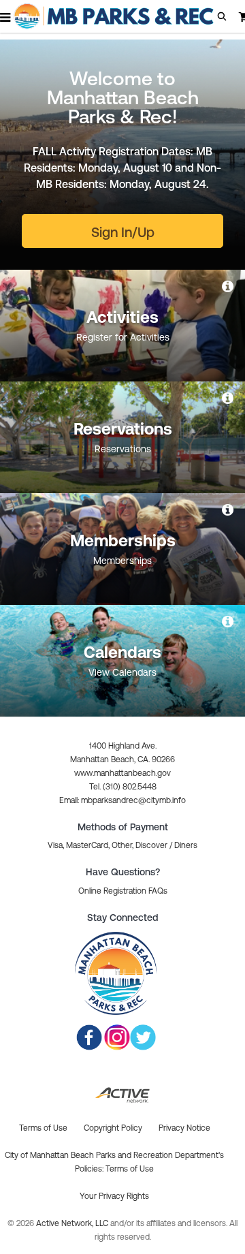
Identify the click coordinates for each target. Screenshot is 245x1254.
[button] (222, 16)
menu (6, 17)
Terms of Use (129, 1169)
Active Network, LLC (73, 1223)
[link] (228, 286)
